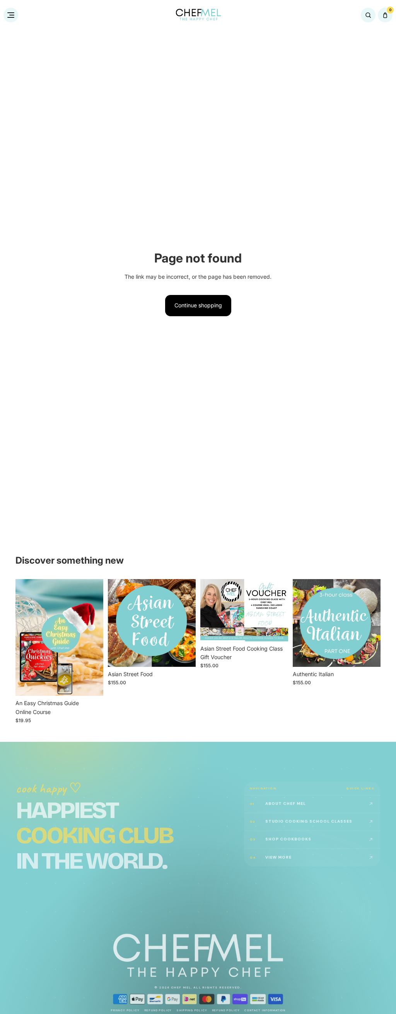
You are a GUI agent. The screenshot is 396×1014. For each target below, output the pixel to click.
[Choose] (91, 684)
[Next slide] (94, 637)
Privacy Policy (125, 1010)
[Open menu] (10, 15)
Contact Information (264, 1010)
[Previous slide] (23, 637)
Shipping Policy (191, 1010)
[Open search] (368, 15)
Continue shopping (198, 305)
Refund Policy (158, 1010)
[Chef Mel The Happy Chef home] (198, 15)
